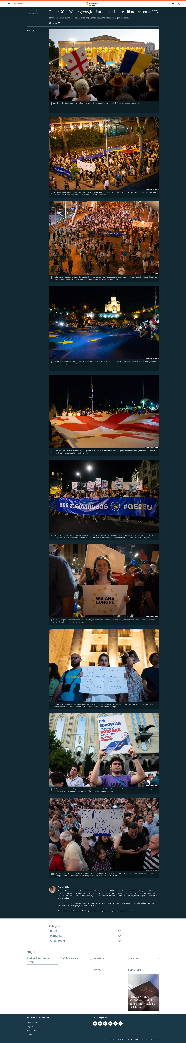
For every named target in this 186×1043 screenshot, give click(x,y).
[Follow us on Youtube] (100, 1024)
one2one (99, 958)
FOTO (97, 970)
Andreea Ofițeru (32, 14)
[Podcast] (179, 3)
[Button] (31, 31)
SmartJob (133, 958)
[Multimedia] (173, 3)
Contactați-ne (32, 1023)
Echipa (29, 1035)
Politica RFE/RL (32, 1031)
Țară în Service (69, 958)
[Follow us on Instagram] (105, 1024)
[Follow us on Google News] (115, 1024)
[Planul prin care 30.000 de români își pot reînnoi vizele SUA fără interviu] (143, 992)
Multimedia (19, 4)
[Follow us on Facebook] (95, 1024)
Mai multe (53, 23)
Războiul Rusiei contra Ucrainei (40, 960)
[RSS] (110, 1024)
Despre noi (31, 1027)
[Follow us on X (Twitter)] (121, 1024)
